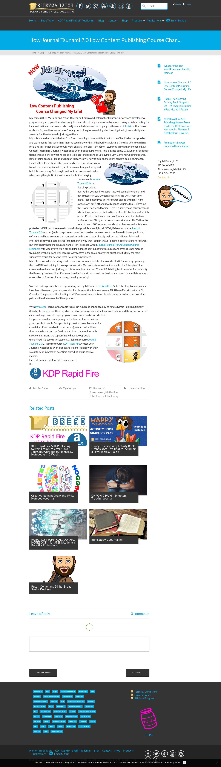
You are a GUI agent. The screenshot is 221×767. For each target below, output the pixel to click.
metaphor (37, 721)
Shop (125, 20)
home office (89, 706)
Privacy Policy (142, 695)
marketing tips (85, 716)
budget (55, 691)
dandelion (54, 701)
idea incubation (45, 711)
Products (137, 20)
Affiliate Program (144, 698)
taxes (45, 731)
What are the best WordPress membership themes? (177, 69)
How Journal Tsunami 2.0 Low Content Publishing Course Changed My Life (177, 86)
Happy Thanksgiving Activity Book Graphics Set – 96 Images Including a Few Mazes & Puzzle (177, 104)
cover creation (137, 388)
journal (36, 716)
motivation (72, 721)
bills (47, 691)
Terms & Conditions (146, 691)
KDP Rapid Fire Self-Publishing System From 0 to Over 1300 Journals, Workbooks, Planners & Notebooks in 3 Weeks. (177, 126)
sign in (178, 4)
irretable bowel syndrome (87, 711)
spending (37, 731)
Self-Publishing (110, 396)
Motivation (111, 392)
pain (35, 726)
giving (51, 706)
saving (52, 726)
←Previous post (43, 672)
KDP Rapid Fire (104, 286)
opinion (92, 721)
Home (32, 20)
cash (92, 691)
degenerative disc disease (76, 701)
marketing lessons (71, 716)
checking (37, 696)
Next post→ (137, 672)
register (188, 4)
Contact (112, 20)
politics (43, 726)
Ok (184, 762)
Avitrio (128, 126)
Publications (154, 20)
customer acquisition (40, 701)
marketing (58, 716)
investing (72, 711)
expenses (91, 701)
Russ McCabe (40, 388)
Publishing (95, 396)
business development (68, 691)
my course (40, 306)
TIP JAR (148, 734)
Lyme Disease (47, 716)
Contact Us (164, 177)
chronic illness (67, 696)
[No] (217, 762)
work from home (57, 731)
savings (60, 726)
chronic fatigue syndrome (51, 696)
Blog (101, 20)
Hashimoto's (60, 706)
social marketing (84, 726)
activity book (38, 691)
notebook (83, 721)
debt (62, 701)
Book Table (47, 20)
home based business (75, 706)
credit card (79, 696)
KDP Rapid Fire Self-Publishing (76, 20)
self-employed (71, 726)
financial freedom (39, 706)
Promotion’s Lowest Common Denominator (176, 144)
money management (59, 721)
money (47, 721)
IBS (35, 711)
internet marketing (59, 711)
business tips (83, 691)
